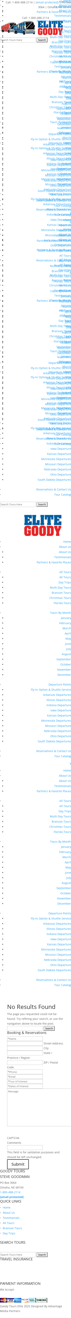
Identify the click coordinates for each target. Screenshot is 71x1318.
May (68, 638)
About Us (65, 547)
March (67, 628)
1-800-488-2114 (10, 1192)
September (63, 659)
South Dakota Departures (54, 480)
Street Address (53, 1043)
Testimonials (62, 557)
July (68, 649)
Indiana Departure (59, 705)
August (66, 654)
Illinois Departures (59, 700)
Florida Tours (62, 603)
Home (67, 541)
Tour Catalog (62, 494)
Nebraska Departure (57, 469)
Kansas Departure (59, 454)
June (68, 644)
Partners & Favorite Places (54, 562)
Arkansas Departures (57, 695)
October (65, 664)
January (66, 618)
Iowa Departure (60, 710)
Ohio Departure (60, 474)
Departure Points (60, 684)
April (68, 633)
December (64, 675)
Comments (14, 1143)
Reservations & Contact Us (53, 489)
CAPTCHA (13, 1138)
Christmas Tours (60, 598)
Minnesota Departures (56, 459)
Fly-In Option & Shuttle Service (51, 689)
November (64, 669)
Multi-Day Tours (60, 587)
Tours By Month (60, 613)
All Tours (65, 572)
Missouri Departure (58, 464)
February (65, 623)
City (46, 1048)
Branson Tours (61, 593)
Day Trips (65, 582)
